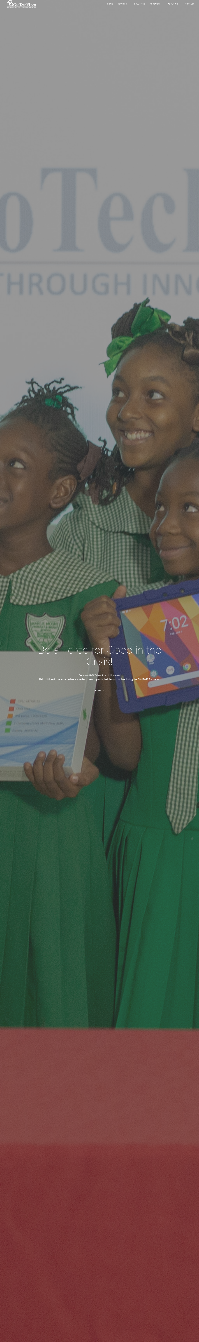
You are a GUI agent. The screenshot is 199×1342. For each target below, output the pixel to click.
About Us (173, 4)
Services (122, 4)
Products (155, 4)
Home (110, 4)
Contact (189, 4)
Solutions (139, 4)
